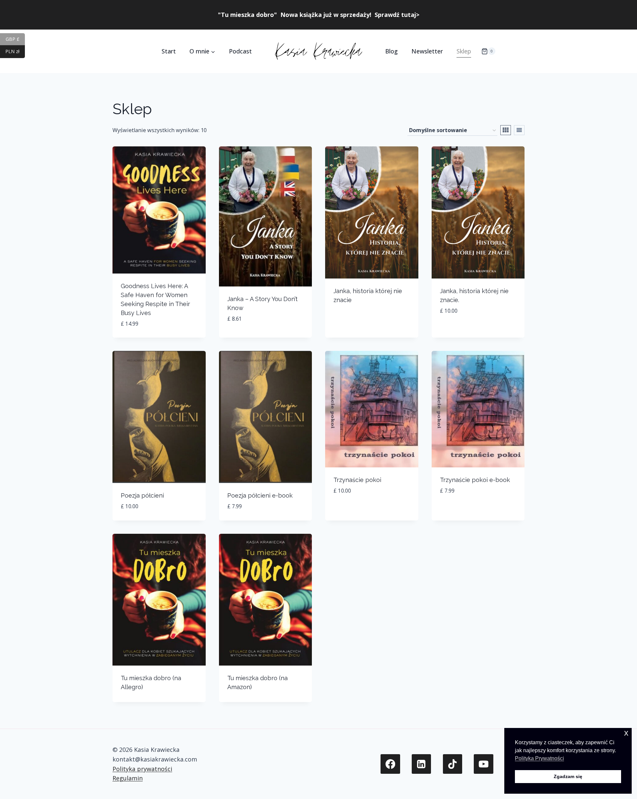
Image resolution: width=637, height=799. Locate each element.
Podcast (240, 51)
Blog (391, 51)
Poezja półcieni (142, 495)
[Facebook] (390, 764)
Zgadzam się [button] (568, 776)
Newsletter (427, 51)
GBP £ (15, 38)
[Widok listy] (519, 130)
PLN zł (15, 51)
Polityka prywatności (142, 769)
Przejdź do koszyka (361, 321)
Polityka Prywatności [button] (539, 758)
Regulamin (127, 778)
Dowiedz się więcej (359, 511)
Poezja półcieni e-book (260, 495)
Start (169, 51)
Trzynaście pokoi (357, 479)
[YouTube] (483, 764)
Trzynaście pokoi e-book (475, 479)
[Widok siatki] (505, 130)
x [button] (626, 733)
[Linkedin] (421, 764)
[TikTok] (452, 764)
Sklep (464, 51)
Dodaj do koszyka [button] (466, 331)
